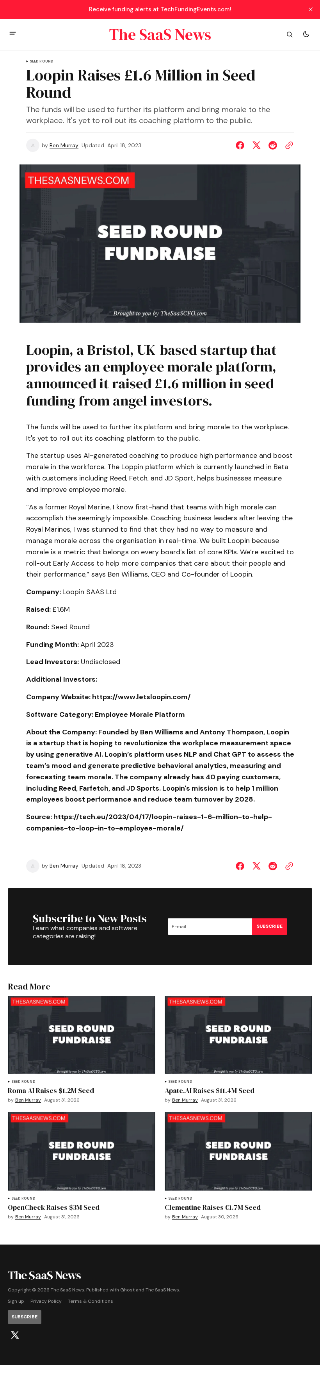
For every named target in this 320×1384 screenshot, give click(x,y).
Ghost (127, 1290)
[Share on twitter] (256, 145)
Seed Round (42, 61)
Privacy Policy (46, 1301)
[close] (310, 9)
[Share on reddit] (273, 145)
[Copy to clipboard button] (287, 145)
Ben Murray (64, 145)
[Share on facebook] (241, 145)
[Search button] (289, 34)
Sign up (16, 1301)
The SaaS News (162, 1290)
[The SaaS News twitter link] (15, 1335)
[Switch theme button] (306, 34)
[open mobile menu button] (13, 34)
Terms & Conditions (90, 1301)
